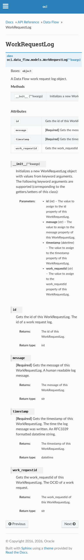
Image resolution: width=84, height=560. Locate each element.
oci (45, 6)
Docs (9, 22)
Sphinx (26, 548)
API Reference (28, 22)
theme (48, 548)
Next (68, 524)
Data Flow (51, 22)
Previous (18, 524)
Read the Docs (16, 552)
